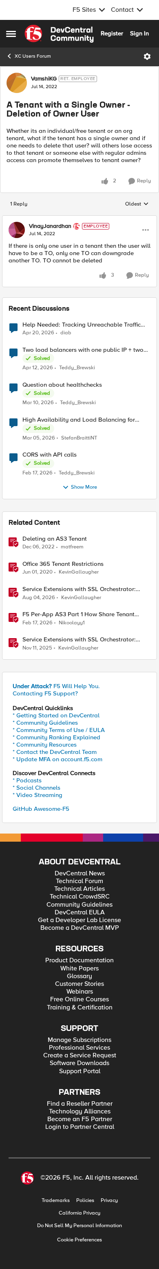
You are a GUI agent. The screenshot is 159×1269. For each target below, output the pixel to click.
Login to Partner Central (79, 1127)
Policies (85, 1201)
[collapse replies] (79, 219)
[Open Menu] (147, 56)
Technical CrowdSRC (80, 897)
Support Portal (79, 1071)
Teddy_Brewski (77, 368)
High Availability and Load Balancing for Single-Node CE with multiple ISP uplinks (78, 419)
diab (65, 333)
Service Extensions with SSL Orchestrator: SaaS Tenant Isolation (79, 639)
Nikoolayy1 (72, 623)
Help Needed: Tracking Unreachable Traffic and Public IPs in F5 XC (81, 324)
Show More (84, 487)
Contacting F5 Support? (45, 693)
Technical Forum (79, 881)
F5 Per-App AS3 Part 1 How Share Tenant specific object (78, 614)
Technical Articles (79, 889)
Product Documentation (79, 960)
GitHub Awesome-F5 (41, 808)
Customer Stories (79, 984)
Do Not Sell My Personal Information (79, 1226)
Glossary (79, 976)
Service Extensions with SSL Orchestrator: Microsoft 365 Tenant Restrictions (79, 589)
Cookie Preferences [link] (79, 1240)
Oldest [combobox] (137, 204)
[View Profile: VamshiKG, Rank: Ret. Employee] (17, 83)
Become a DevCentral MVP (79, 928)
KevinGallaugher (79, 572)
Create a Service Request (79, 1055)
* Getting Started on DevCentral (56, 715)
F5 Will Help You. (56, 686)
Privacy (109, 1201)
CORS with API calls (49, 454)
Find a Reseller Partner (80, 1104)
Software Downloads (79, 1063)
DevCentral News (80, 873)
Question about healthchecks (62, 384)
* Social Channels (36, 787)
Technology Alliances (79, 1111)
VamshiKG (44, 79)
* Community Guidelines (45, 722)
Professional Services (79, 1048)
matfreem (72, 547)
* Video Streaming (37, 795)
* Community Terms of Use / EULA (59, 730)
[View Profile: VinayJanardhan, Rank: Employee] (17, 230)
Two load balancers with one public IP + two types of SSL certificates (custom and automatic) (83, 349)
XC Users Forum (33, 56)
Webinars (79, 992)
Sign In (139, 33)
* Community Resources (45, 744)
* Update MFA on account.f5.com (57, 759)
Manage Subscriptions (79, 1040)
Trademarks (56, 1201)
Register (112, 33)
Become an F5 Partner (79, 1119)
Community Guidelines (79, 905)
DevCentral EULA (80, 912)
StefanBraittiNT (79, 438)
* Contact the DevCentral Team (55, 752)
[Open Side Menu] (11, 34)
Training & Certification (80, 1007)
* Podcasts (27, 780)
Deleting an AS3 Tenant (54, 538)
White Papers (79, 968)
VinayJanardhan (50, 226)
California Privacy (79, 1213)
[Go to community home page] (59, 33)
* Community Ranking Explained (56, 737)
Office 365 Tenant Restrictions (63, 564)
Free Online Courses (79, 999)
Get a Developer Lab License (79, 920)
